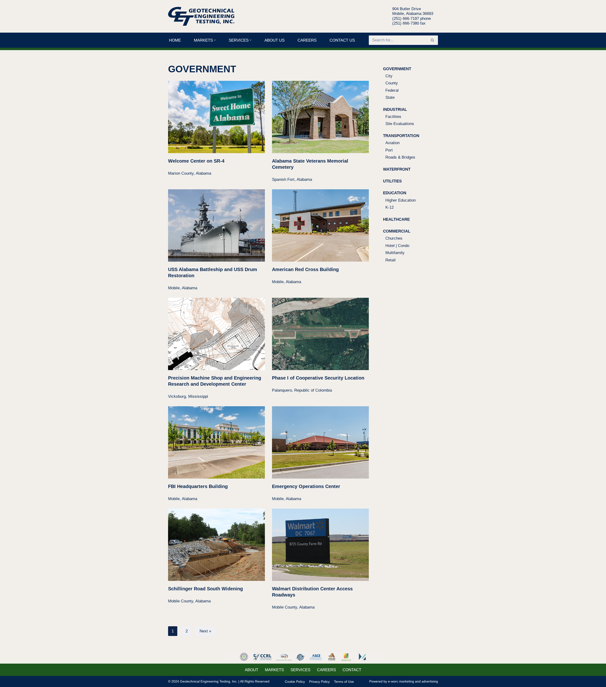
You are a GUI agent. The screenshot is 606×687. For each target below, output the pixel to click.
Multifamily (395, 253)
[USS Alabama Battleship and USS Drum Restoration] (216, 225)
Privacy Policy (319, 681)
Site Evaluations (399, 123)
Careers (307, 40)
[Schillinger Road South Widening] (216, 545)
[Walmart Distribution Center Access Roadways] (320, 545)
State (390, 97)
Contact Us (342, 40)
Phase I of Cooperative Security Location (318, 377)
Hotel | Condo (397, 245)
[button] (215, 40)
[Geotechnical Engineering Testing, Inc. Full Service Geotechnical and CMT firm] (202, 16)
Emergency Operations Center (306, 486)
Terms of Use (344, 681)
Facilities (393, 116)
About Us (274, 40)
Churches (393, 238)
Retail (390, 260)
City (388, 76)
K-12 (389, 207)
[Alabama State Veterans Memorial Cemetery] (320, 117)
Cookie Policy (295, 681)
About (251, 670)
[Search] (432, 40)
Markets (274, 670)
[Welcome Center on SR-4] (216, 117)
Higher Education (400, 200)
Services (300, 670)
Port (389, 150)
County (391, 83)
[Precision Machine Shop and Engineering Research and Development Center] (216, 334)
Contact (352, 670)
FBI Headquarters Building (198, 486)
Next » (205, 631)
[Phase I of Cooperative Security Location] (320, 334)
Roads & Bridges (400, 157)
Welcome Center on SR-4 (196, 161)
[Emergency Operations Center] (320, 442)
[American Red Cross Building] (320, 225)
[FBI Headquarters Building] (216, 442)
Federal (392, 90)
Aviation (392, 143)
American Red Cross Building (305, 269)
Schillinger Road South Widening (205, 588)
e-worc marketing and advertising (413, 681)
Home (175, 40)
